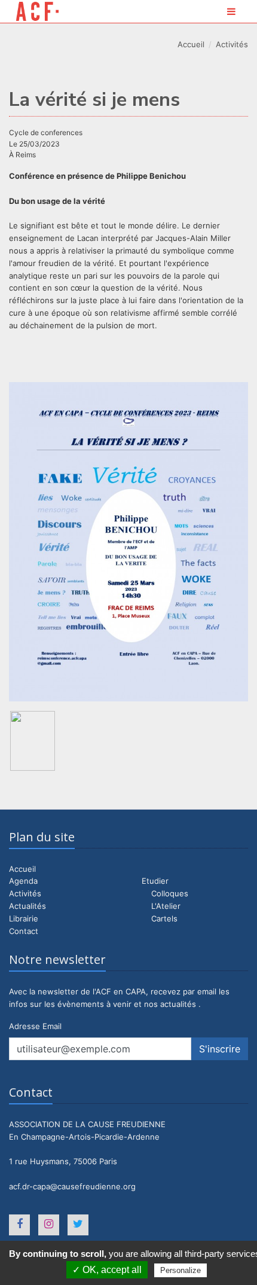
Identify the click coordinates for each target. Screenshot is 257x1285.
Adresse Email (35, 1026)
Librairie (23, 918)
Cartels (164, 918)
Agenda (23, 881)
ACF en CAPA (37, 11)
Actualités (27, 906)
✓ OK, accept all (107, 1270)
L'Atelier (165, 906)
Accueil (191, 44)
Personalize (180, 1270)
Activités (232, 44)
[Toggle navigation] (231, 11)
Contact (23, 931)
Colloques (169, 893)
